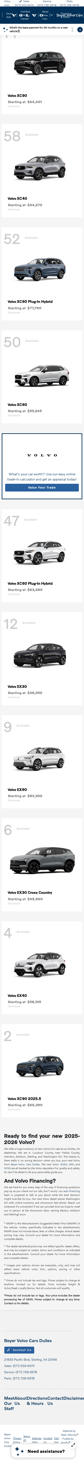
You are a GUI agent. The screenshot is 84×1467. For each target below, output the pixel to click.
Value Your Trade (42, 487)
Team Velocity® (70, 1434)
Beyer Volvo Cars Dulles (25, 1164)
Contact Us (22, 1350)
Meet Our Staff (9, 1403)
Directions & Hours (37, 1400)
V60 (71, 1164)
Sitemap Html (37, 1440)
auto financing (71, 1191)
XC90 (7, 1168)
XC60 (63, 1164)
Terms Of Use (26, 1440)
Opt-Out (56, 1440)
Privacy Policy (17, 1440)
